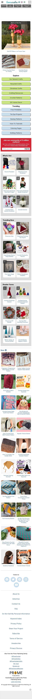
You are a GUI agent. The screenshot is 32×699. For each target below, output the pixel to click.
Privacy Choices (16, 648)
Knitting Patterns (16, 133)
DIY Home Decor (16, 102)
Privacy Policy (14, 145)
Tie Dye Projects (16, 114)
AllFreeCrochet (16, 656)
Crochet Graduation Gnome (22, 256)
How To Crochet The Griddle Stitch (8, 455)
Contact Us (16, 604)
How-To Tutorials (16, 124)
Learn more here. (16, 682)
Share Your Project (16, 629)
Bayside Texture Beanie (23, 433)
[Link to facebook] (6, 579)
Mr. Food (16, 664)
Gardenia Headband (8, 565)
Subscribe (16, 634)
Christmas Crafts (16, 88)
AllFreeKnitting (16, 659)
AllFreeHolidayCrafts (16, 661)
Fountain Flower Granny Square (23, 70)
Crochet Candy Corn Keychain (23, 391)
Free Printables (16, 110)
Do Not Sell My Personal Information (16, 614)
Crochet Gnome (22, 210)
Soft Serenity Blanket (8, 518)
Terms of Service (16, 638)
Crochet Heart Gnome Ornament (9, 210)
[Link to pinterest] (19, 579)
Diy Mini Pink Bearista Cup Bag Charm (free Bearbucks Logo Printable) (24, 520)
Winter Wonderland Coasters (22, 275)
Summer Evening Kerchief (8, 476)
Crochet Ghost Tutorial (23, 565)
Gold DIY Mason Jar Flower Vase (16, 51)
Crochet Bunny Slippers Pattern (22, 340)
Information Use (23, 145)
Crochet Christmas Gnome (9, 301)
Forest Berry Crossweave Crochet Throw (23, 498)
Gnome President (9, 172)
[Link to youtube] (16, 584)
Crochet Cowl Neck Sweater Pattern (23, 455)
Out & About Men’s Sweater (8, 391)
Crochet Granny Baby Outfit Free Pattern (8, 412)
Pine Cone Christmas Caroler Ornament (22, 191)
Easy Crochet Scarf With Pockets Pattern (8, 434)
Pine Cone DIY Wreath (9, 321)
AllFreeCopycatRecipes (16, 668)
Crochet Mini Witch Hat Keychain (23, 476)
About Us (16, 594)
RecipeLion (16, 666)
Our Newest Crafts (16, 79)
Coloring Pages (16, 128)
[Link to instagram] (25, 579)
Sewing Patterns (16, 119)
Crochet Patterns (16, 98)
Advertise (16, 599)
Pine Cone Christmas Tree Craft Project (9, 191)
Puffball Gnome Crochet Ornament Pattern (22, 302)
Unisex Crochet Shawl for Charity (9, 70)
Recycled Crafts (16, 84)
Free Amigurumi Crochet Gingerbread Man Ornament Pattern (23, 413)
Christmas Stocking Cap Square (22, 237)
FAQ (16, 609)
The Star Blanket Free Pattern (8, 497)
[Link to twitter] (13, 579)
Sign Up (27, 148)
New (2, 350)
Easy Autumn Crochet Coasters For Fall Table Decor (8, 544)
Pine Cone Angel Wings (9, 275)
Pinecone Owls (9, 236)
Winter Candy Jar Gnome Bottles (9, 340)
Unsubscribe (16, 643)
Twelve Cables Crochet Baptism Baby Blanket (23, 369)
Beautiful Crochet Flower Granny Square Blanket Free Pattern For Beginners (23, 544)
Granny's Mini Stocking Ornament (22, 321)
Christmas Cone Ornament (22, 172)
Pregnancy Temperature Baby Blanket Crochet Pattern (8, 370)
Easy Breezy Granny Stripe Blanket (9, 256)
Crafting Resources (16, 93)
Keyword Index (16, 619)
